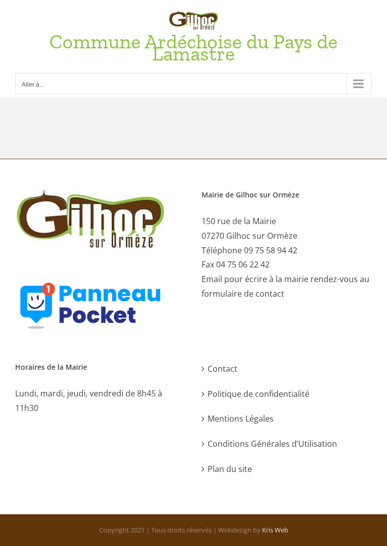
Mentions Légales (241, 418)
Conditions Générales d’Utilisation (272, 443)
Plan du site (230, 468)
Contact (222, 368)
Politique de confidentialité (258, 393)
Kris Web (275, 529)
